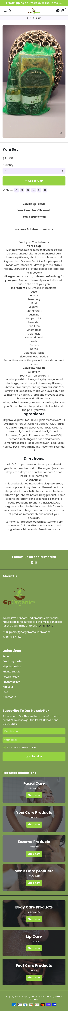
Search (7, 656)
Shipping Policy (12, 666)
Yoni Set (37, 18)
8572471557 (12, 637)
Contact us (9, 697)
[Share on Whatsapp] (33, 190)
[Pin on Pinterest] (28, 190)
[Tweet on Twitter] (22, 190)
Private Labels (11, 671)
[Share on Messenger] (45, 190)
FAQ (5, 692)
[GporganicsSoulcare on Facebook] (32, 562)
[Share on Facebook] (16, 190)
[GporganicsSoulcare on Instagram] (36, 562)
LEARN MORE (45, 625)
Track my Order (12, 661)
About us (8, 687)
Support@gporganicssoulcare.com (26, 632)
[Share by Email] (39, 190)
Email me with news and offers (21, 747)
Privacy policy (11, 682)
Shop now (34, 795)
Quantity (8, 165)
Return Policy (11, 677)
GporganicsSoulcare (34, 996)
